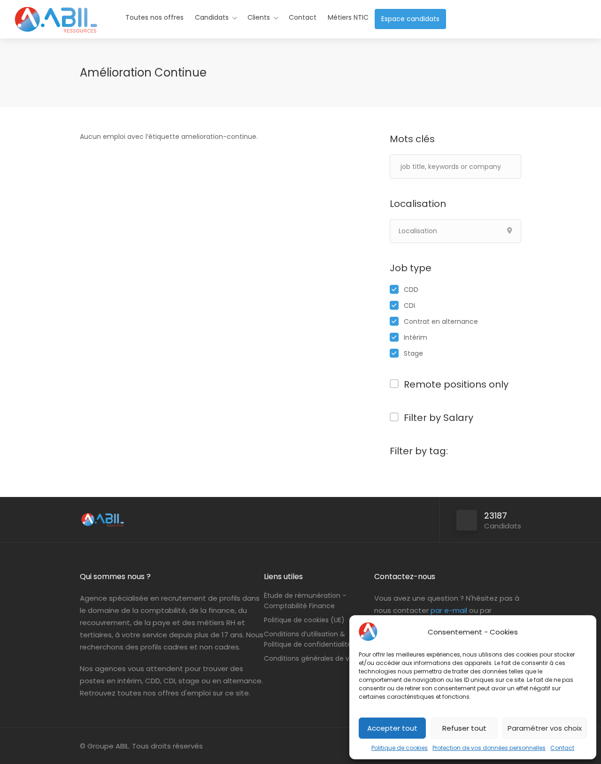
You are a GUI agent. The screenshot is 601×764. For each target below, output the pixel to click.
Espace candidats (410, 18)
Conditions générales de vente (314, 658)
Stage (413, 353)
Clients (258, 17)
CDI (409, 305)
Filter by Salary (438, 417)
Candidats (212, 17)
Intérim (415, 337)
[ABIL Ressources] (56, 30)
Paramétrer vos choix (545, 728)
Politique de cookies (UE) (304, 620)
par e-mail (449, 610)
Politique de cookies (399, 748)
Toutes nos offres (154, 17)
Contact (562, 748)
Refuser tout (464, 728)
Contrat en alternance (441, 321)
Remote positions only (456, 384)
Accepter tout (392, 728)
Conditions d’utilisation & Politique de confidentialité (308, 639)
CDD (411, 289)
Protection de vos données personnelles (489, 748)
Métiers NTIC (348, 17)
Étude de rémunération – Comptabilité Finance (305, 601)
